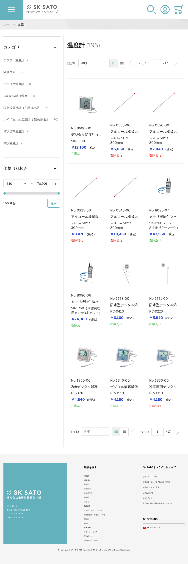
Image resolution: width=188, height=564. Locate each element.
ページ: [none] (142, 63)
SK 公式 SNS (150, 519)
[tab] (31, 47)
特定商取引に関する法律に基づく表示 (156, 482)
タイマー (87, 528)
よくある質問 (148, 493)
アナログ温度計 (16, 84)
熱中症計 (87, 489)
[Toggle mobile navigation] (11, 9)
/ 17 (165, 63)
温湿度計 (87, 480)
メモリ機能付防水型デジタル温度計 (98, 302)
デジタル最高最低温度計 (129, 387)
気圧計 (86, 497)
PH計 (86, 523)
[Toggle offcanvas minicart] (179, 9)
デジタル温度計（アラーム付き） (97, 135)
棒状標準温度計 (15, 131)
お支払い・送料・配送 (151, 487)
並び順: (71, 63)
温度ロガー (13, 72)
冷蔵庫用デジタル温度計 (168, 387)
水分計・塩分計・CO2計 (93, 510)
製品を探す (90, 467)
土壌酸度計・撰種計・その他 (94, 515)
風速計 (86, 484)
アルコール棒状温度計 (127, 132)
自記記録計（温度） (18, 96)
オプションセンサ (90, 532)
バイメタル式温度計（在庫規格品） (30, 119)
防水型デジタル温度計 (127, 305)
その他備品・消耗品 (91, 541)
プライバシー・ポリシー (152, 477)
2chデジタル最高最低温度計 (93, 387)
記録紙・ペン (89, 536)
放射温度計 (88, 493)
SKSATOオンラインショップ (159, 467)
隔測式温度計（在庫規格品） (25, 108)
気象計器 (87, 506)
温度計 (86, 476)
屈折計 (86, 519)
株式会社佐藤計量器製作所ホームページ (157, 503)
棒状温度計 (14, 143)
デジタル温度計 (16, 60)
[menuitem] (130, 63)
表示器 (86, 502)
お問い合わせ (148, 498)
